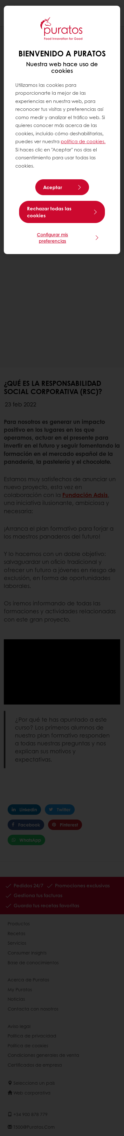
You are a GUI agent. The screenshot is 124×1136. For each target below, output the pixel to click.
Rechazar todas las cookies (49, 212)
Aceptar (52, 187)
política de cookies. (83, 141)
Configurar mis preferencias (52, 237)
